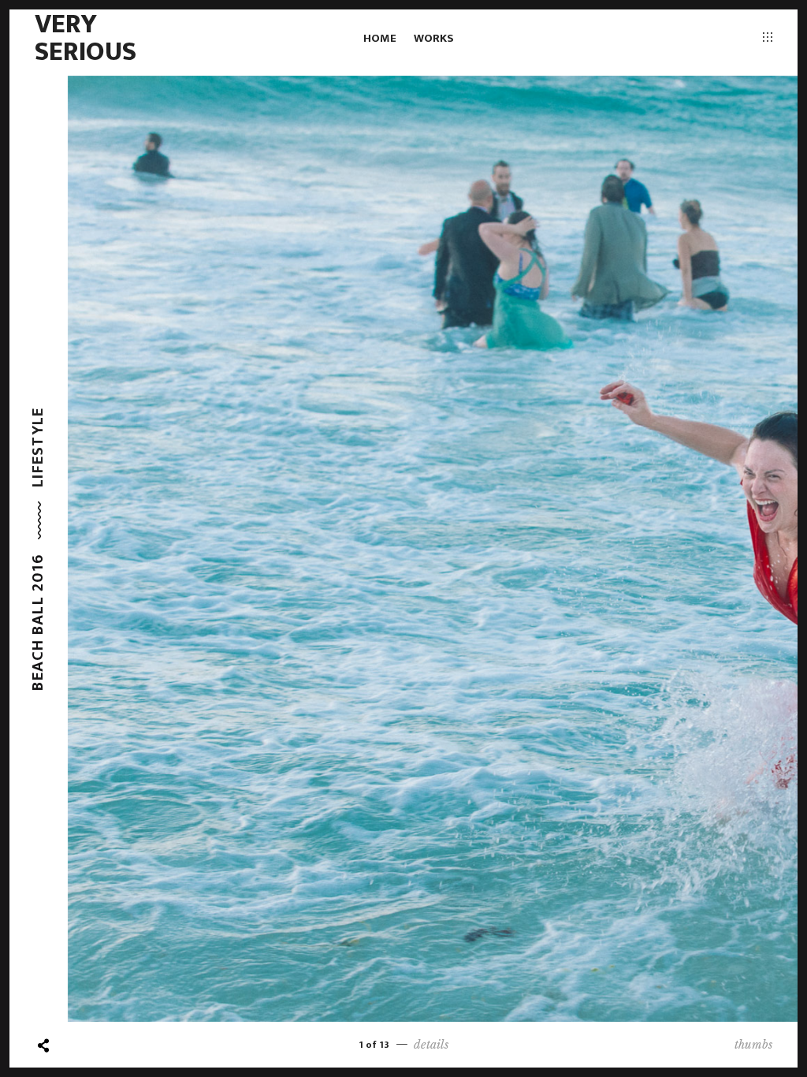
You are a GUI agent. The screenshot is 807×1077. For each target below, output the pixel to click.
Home (379, 38)
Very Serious (85, 37)
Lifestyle (37, 446)
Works (434, 38)
